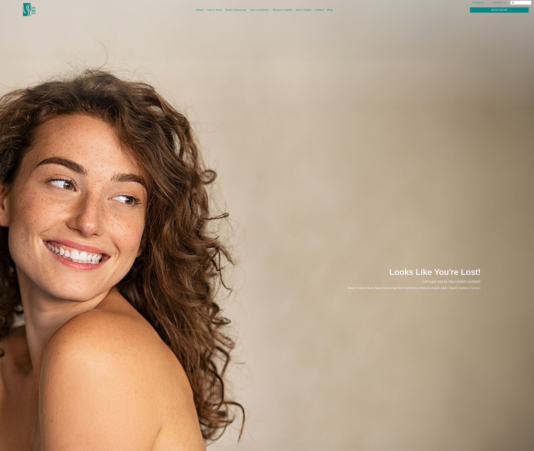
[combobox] (520, 3)
